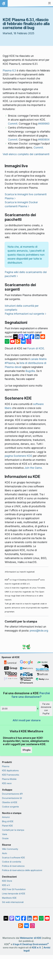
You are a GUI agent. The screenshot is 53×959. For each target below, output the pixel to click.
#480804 (43, 139)
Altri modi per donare (26, 720)
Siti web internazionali (13, 902)
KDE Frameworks (10, 774)
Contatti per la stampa (13, 830)
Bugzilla (30, 371)
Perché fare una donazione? (30, 695)
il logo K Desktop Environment (31, 944)
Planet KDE (7, 825)
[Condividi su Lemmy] (7, 341)
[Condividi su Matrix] (16, 336)
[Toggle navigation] (49, 3)
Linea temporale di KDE (13, 893)
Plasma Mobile (9, 779)
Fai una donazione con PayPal (46, 709)
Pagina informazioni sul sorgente (24, 313)
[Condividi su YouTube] (13, 341)
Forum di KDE (35, 348)
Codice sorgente (10, 806)
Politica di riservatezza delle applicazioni (22, 870)
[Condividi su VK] (23, 341)
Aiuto (4, 853)
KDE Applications (10, 770)
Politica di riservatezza (13, 866)
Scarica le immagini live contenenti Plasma (26, 196)
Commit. (13, 123)
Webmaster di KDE (30, 938)
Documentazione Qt (12, 798)
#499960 (43, 123)
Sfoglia (26, 749)
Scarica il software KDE (13, 857)
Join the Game (33, 467)
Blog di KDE (7, 821)
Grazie (5, 838)
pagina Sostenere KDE (18, 455)
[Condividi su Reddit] (42, 336)
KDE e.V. (6, 885)
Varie (4, 834)
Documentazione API (12, 794)
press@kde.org (39, 630)
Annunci (6, 817)
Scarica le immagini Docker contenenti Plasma (21, 204)
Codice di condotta (11, 861)
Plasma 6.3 (9, 70)
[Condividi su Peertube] (18, 341)
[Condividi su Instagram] (28, 341)
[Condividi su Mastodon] (21, 336)
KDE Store (7, 881)
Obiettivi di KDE (9, 802)
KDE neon (7, 783)
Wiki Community (10, 849)
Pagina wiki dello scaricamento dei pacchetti (26, 274)
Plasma (5, 766)
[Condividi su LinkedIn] (37, 336)
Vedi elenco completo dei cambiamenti (26, 154)
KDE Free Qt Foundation (14, 889)
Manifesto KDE (9, 898)
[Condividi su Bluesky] (26, 336)
